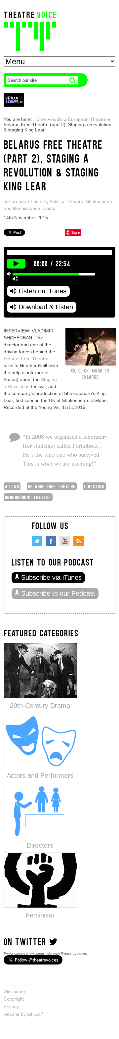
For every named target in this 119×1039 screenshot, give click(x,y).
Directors (40, 845)
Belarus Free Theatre (26, 358)
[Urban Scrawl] (14, 100)
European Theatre (87, 119)
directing (94, 486)
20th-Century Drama (40, 705)
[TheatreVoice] (30, 30)
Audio (57, 119)
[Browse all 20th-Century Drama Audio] (40, 670)
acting (12, 486)
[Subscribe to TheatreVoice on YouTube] (65, 541)
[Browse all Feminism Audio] (40, 880)
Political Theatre (66, 201)
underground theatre (28, 497)
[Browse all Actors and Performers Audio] (40, 740)
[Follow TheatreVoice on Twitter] (37, 541)
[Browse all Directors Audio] (40, 810)
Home (39, 119)
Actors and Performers (40, 775)
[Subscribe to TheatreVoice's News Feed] (78, 541)
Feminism (40, 915)
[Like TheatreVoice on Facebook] (51, 541)
